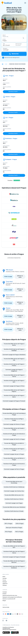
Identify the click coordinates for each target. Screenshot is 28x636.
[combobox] (14, 36)
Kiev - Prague (9, 75)
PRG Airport (9, 269)
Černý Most (9, 281)
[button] (23, 38)
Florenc (8, 308)
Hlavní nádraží (10, 295)
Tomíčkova (9, 321)
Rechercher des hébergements (12, 57)
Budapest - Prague (11, 159)
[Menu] (25, 3)
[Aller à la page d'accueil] (6, 2)
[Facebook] (7, 620)
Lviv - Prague (9, 117)
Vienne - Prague (10, 96)
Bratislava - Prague (11, 138)
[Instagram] (3, 620)
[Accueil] (2, 64)
